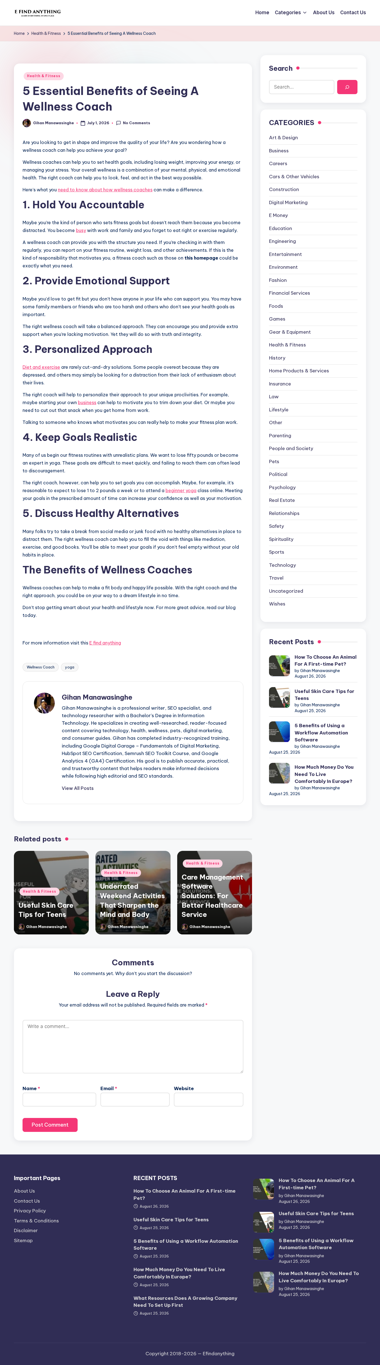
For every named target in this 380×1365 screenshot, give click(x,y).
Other (275, 423)
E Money (278, 216)
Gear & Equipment (290, 332)
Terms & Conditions (36, 1221)
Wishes (277, 604)
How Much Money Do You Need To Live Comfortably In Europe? (324, 774)
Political (278, 475)
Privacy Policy (30, 1211)
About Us (24, 1191)
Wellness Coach (41, 667)
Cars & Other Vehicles (294, 177)
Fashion (278, 280)
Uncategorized (286, 591)
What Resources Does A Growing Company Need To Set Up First (185, 1301)
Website (184, 1088)
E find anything (105, 643)
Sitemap (23, 1240)
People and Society (291, 449)
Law (274, 397)
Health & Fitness (43, 76)
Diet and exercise (41, 367)
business (87, 402)
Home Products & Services (299, 371)
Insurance (280, 384)
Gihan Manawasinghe (97, 697)
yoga (69, 667)
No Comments (136, 123)
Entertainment (285, 254)
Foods (276, 306)
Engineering (282, 241)
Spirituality (281, 539)
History (277, 358)
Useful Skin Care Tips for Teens (324, 695)
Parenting (280, 436)
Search (281, 68)
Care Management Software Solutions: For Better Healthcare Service (212, 896)
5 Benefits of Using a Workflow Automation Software (321, 733)
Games (277, 319)
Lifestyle (278, 410)
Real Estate (282, 500)
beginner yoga (181, 490)
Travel (276, 578)
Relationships (284, 514)
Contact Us (27, 1201)
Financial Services (289, 293)
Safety (276, 526)
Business (279, 151)
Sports (276, 552)
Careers (278, 164)
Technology (282, 565)
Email (108, 1088)
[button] (78, 788)
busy (81, 230)
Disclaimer (26, 1230)
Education (280, 229)
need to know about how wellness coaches (105, 189)
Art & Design (283, 138)
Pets (274, 462)
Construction (284, 190)
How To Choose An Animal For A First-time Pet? (326, 660)
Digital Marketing (288, 203)
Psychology (282, 488)
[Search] (347, 87)
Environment (283, 267)
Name (31, 1088)
